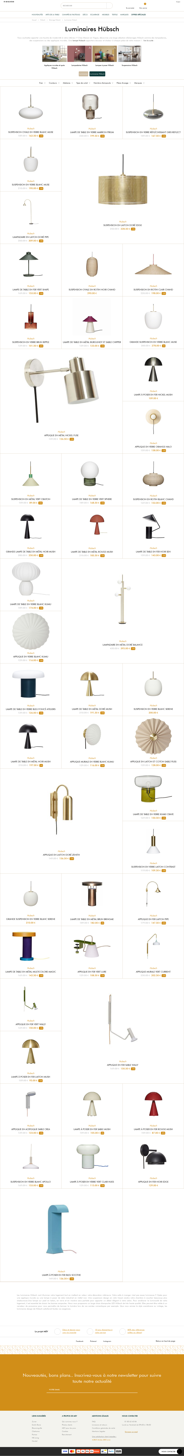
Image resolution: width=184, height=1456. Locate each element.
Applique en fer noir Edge (153, 1181)
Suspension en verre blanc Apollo (31, 1181)
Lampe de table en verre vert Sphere (92, 499)
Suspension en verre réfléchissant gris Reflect (153, 132)
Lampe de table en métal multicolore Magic (31, 971)
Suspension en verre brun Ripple (30, 342)
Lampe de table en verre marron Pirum (92, 132)
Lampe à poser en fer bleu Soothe (61, 1275)
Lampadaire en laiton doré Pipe (31, 237)
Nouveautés (37, 15)
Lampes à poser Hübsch (104, 65)
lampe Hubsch (79, 40)
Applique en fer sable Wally (122, 1065)
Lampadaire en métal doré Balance (123, 644)
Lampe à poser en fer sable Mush (92, 1129)
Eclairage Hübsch (55, 20)
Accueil (34, 20)
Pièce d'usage (122, 83)
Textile (115, 15)
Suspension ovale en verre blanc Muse (30, 132)
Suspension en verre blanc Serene (153, 709)
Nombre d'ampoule (102, 83)
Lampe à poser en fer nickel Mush (153, 394)
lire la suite (148, 40)
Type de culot (82, 83)
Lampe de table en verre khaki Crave (153, 814)
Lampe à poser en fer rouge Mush (153, 1129)
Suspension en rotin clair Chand (153, 289)
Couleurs (53, 83)
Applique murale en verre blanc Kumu (92, 761)
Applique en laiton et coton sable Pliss (153, 761)
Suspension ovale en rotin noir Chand (92, 289)
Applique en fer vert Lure (92, 971)
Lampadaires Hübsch (79, 65)
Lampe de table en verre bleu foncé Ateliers (30, 709)
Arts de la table (52, 15)
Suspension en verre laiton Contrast (153, 866)
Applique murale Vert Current (153, 971)
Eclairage (94, 15)
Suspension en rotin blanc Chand (153, 499)
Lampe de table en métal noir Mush (31, 761)
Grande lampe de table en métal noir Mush (30, 551)
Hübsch (42, 20)
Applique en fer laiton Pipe (153, 919)
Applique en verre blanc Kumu (30, 656)
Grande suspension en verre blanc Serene (30, 919)
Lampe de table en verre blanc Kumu (30, 604)
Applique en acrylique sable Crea (30, 1129)
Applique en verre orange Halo (153, 446)
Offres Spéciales (138, 15)
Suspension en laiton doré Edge (122, 225)
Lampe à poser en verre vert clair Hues (92, 1181)
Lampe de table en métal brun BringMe (92, 919)
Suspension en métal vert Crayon (30, 499)
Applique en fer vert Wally (31, 1024)
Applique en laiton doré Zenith (61, 854)
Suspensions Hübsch (129, 65)
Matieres (66, 83)
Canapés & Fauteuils (71, 15)
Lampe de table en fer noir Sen (153, 551)
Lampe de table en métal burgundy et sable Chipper (92, 342)
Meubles (105, 15)
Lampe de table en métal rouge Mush (92, 551)
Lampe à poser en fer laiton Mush (30, 1076)
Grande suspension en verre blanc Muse (153, 342)
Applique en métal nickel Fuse (61, 435)
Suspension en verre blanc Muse (30, 184)
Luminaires (83, 74)
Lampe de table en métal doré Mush (92, 709)
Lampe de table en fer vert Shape (31, 289)
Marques (124, 15)
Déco (85, 15)
